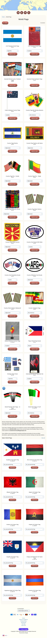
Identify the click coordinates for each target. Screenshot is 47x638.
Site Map (23, 623)
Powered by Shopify (23, 632)
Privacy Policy (23, 621)
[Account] (21, 12)
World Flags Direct (23, 631)
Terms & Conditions (23, 619)
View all (43, 437)
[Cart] (25, 12)
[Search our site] (28, 12)
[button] (5, 22)
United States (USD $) (23, 610)
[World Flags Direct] (23, 5)
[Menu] (18, 12)
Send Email (23, 622)
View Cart (23, 625)
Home (3, 16)
